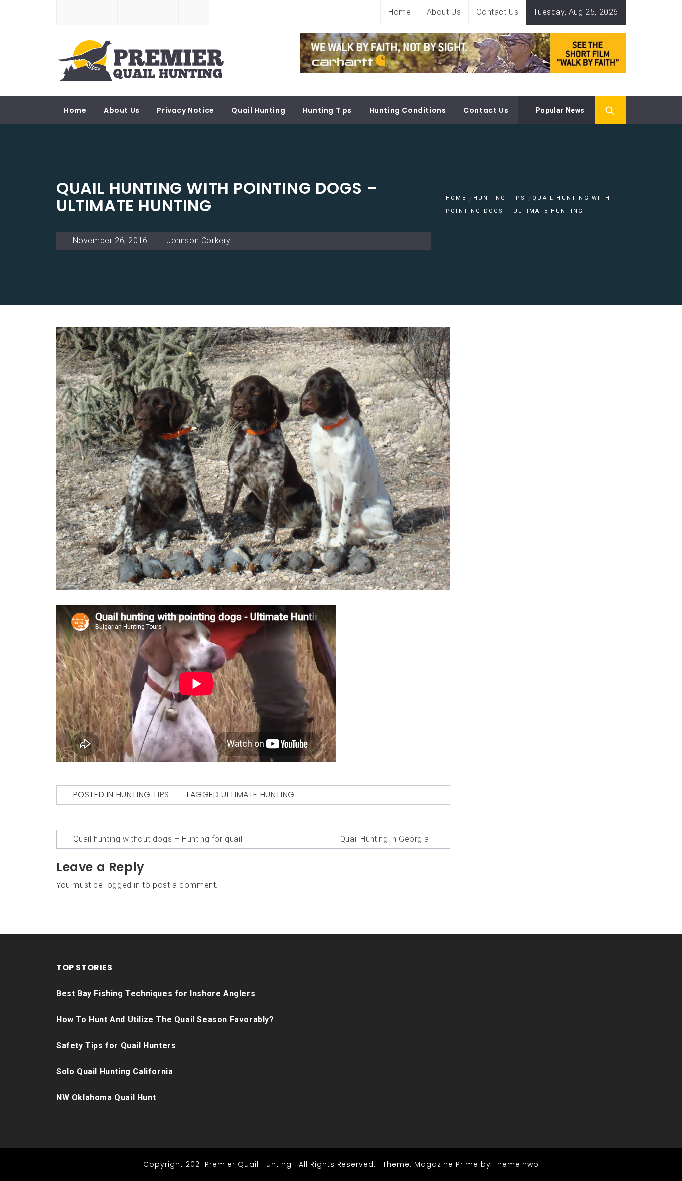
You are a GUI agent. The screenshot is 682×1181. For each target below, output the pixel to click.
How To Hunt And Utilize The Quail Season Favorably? (165, 1019)
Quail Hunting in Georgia (384, 839)
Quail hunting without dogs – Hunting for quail (158, 839)
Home (399, 12)
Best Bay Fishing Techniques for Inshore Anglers (155, 993)
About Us (444, 12)
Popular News (559, 110)
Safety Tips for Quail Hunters (116, 1045)
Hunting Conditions (407, 110)
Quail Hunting (258, 110)
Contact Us (497, 12)
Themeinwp (516, 1164)
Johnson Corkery (198, 240)
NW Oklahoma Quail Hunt (106, 1097)
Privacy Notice (185, 110)
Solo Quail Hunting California (114, 1071)
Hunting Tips (327, 110)
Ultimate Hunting (258, 794)
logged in (122, 885)
